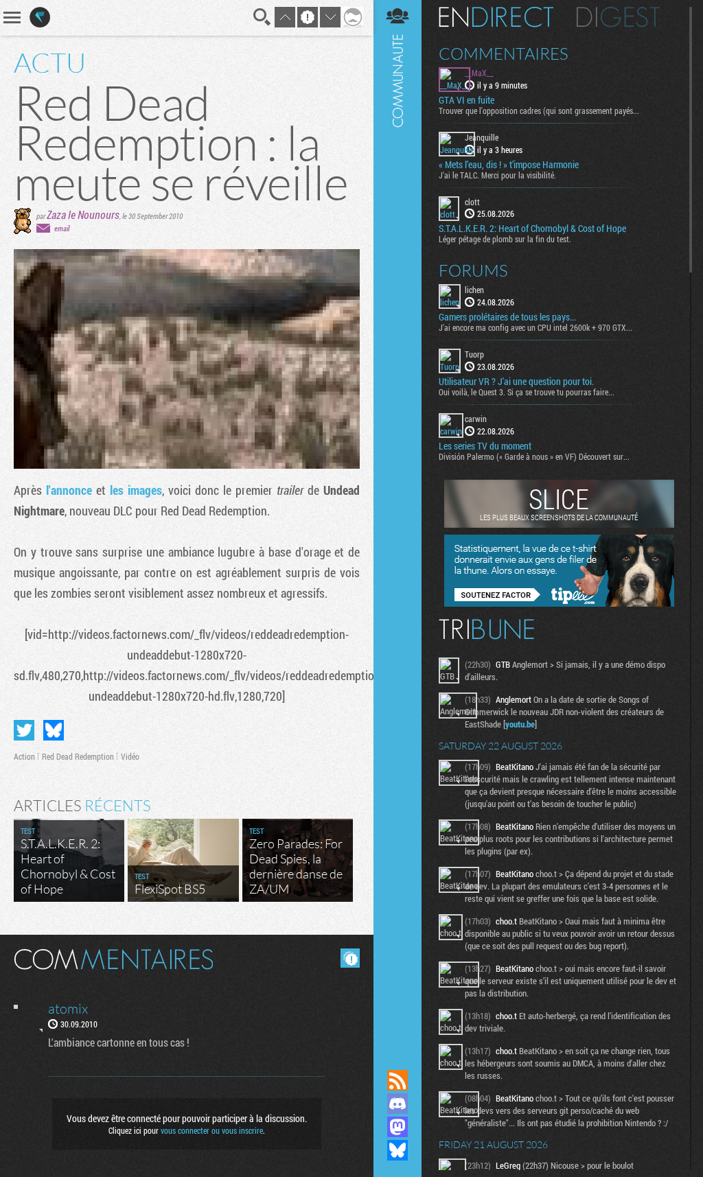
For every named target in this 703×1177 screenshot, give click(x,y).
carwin (476, 418)
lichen (474, 289)
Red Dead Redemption (78, 756)
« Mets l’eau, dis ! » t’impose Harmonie (509, 164)
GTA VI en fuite (466, 100)
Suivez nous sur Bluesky (397, 1150)
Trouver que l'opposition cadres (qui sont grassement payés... (539, 110)
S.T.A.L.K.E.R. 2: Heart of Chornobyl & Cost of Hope (532, 228)
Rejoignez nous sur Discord (397, 1103)
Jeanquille (481, 137)
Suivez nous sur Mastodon (397, 1127)
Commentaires (503, 53)
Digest (618, 17)
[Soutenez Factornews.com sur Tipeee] (559, 603)
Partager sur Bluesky (53, 730)
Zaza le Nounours (83, 214)
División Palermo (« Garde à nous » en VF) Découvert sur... (534, 456)
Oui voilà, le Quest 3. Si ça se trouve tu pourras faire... (526, 391)
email (61, 228)
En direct (496, 17)
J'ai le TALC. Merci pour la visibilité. (497, 175)
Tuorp (474, 354)
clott (472, 201)
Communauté (397, 521)
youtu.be (520, 724)
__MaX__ (479, 72)
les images (136, 490)
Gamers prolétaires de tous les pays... (507, 317)
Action (24, 756)
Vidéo (130, 756)
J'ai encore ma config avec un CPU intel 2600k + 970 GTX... (535, 327)
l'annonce (69, 490)
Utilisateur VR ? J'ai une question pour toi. (516, 381)
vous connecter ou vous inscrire (212, 1130)
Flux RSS (397, 1080)
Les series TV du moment (485, 446)
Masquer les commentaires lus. (350, 958)
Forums (473, 270)
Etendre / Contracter (397, 1057)
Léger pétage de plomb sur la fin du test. (505, 238)
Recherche (262, 17)
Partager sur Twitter (24, 730)
